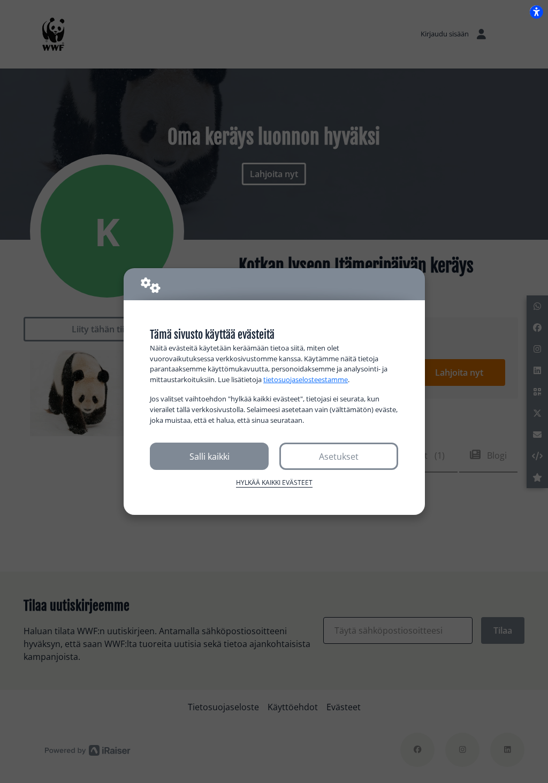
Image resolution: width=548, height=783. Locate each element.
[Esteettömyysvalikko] (536, 11)
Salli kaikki (209, 456)
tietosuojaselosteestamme (305, 379)
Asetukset (339, 456)
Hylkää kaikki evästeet (274, 482)
